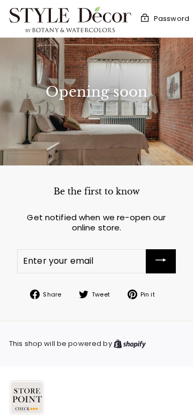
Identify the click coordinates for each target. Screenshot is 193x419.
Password (171, 18)
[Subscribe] (161, 261)
